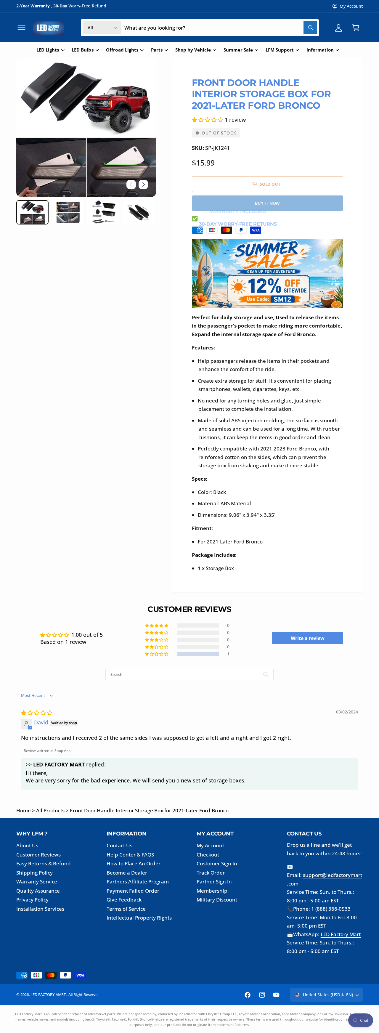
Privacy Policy (32, 899)
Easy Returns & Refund (43, 863)
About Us (27, 845)
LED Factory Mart (341, 934)
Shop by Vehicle (193, 50)
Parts (157, 50)
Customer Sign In (217, 863)
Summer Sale (238, 50)
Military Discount (217, 899)
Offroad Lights (122, 50)
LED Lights (47, 50)
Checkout (208, 854)
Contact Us (119, 845)
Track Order (211, 872)
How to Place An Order (133, 863)
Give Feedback (124, 899)
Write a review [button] (308, 638)
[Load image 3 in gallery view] (103, 212)
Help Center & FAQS (130, 854)
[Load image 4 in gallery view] (139, 212)
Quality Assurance (38, 890)
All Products (50, 810)
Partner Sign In (214, 881)
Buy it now (267, 203)
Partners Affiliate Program (138, 881)
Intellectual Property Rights (139, 917)
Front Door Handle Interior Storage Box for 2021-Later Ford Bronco (149, 810)
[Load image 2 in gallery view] (68, 212)
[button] (21, 27)
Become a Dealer (127, 872)
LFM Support (280, 50)
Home (23, 810)
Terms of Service (126, 908)
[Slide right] (143, 184)
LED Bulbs (82, 50)
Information (320, 50)
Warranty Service (36, 881)
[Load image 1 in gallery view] (32, 212)
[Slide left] (131, 184)
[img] (36, 712)
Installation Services (40, 908)
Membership (212, 890)
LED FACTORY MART (48, 994)
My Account (351, 6)
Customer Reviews (38, 854)
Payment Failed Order (133, 890)
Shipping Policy (34, 872)
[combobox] (221, 27)
